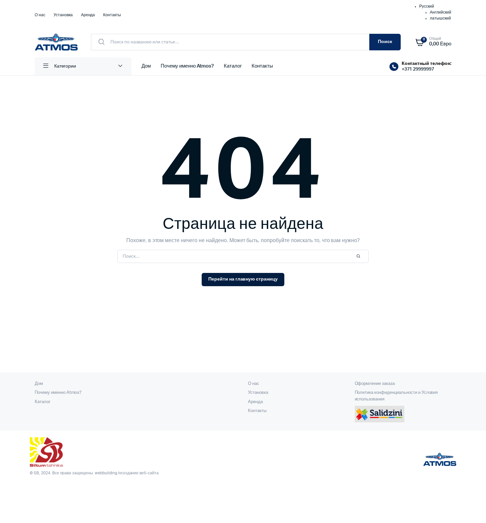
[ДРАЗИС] (56, 42)
